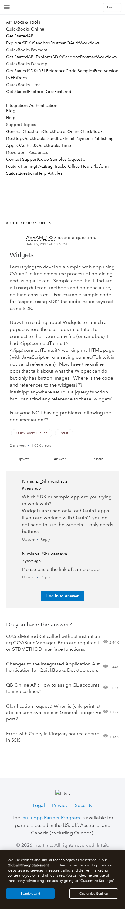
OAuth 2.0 (26, 145)
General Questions (24, 131)
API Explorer (40, 57)
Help (10, 117)
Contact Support (22, 159)
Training (28, 166)
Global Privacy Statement (28, 865)
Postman (58, 43)
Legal (39, 805)
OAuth (72, 43)
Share (98, 459)
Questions (27, 173)
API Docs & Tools (23, 22)
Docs (22, 77)
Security (84, 805)
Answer (60, 459)
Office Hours (80, 166)
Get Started (17, 36)
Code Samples (80, 70)
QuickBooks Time (53, 145)
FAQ (40, 166)
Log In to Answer (62, 596)
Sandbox (41, 43)
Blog (10, 110)
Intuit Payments (79, 138)
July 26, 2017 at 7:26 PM (46, 244)
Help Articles (49, 173)
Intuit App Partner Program (50, 817)
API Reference (52, 70)
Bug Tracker (56, 166)
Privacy (60, 805)
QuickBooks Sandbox (43, 138)
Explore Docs (41, 91)
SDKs (28, 43)
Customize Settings (93, 893)
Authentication (43, 105)
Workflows (89, 43)
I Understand (30, 893)
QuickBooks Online (61, 131)
